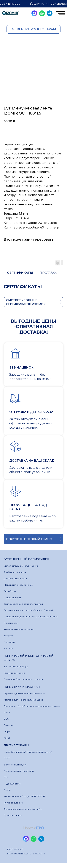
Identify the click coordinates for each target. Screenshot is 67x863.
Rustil (7, 712)
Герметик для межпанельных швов (24, 693)
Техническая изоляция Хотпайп (23, 809)
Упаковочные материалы (19, 629)
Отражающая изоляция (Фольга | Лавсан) (28, 610)
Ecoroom (9, 725)
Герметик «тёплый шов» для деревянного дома (32, 706)
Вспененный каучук (15, 764)
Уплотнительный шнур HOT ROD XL (25, 796)
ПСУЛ (7, 758)
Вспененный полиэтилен (19, 771)
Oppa (7, 731)
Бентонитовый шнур (16, 666)
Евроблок (10, 591)
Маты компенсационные (18, 584)
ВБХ (6, 718)
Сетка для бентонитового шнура (23, 679)
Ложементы (10, 622)
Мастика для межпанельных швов (23, 699)
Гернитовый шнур (14, 672)
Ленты (7, 790)
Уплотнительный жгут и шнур (21, 565)
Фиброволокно (13, 802)
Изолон (8, 648)
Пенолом (9, 641)
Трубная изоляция (15, 572)
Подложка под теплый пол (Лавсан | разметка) (31, 616)
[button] (33, 539)
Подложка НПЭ (12, 597)
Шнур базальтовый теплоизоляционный (28, 752)
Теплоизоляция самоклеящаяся (23, 603)
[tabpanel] (33, 290)
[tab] (20, 274)
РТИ (6, 777)
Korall (7, 737)
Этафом (8, 635)
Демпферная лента (15, 578)
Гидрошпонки (12, 783)
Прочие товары (13, 815)
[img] (10, 13)
